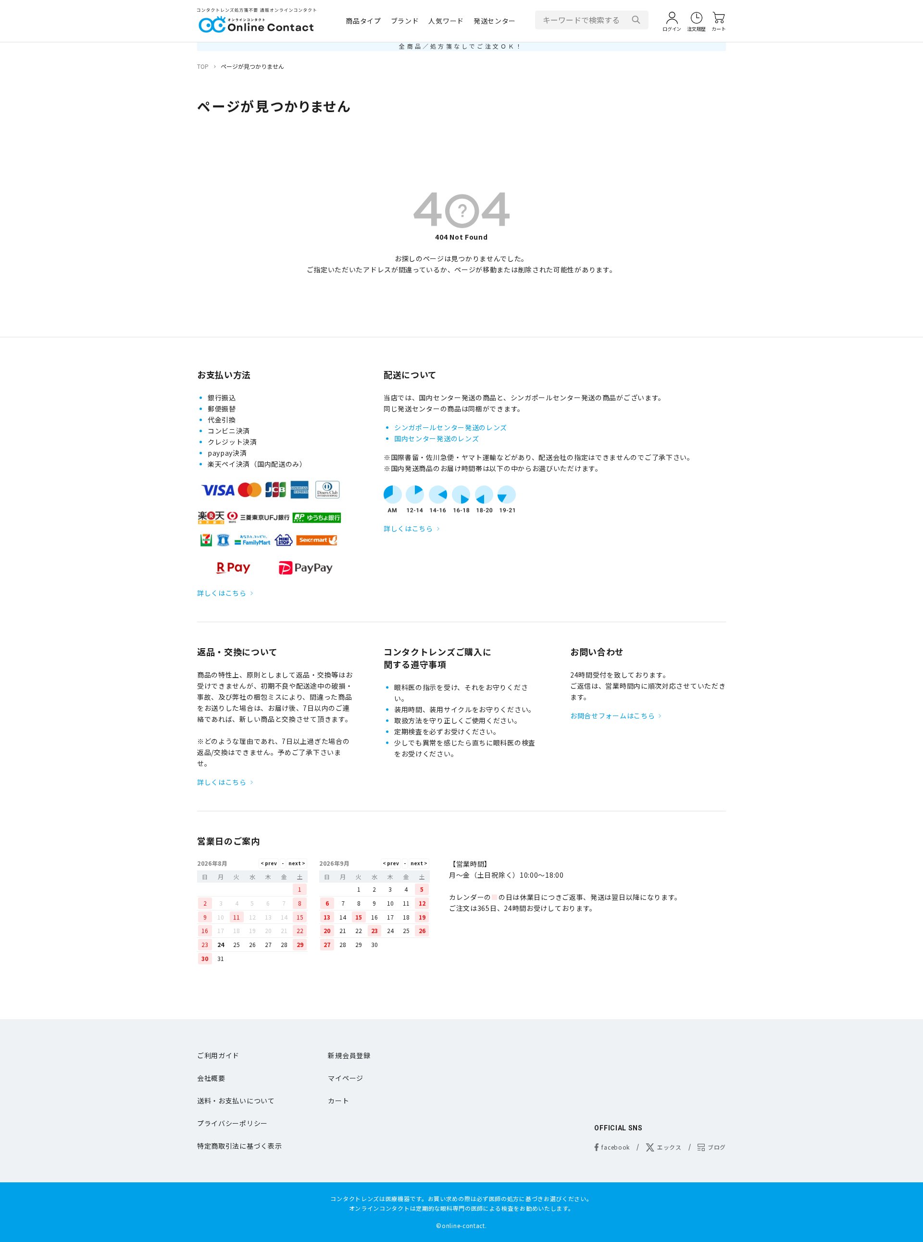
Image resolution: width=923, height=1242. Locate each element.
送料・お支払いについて (236, 1100)
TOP (203, 66)
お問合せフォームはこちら (612, 715)
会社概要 (211, 1078)
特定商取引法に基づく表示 (239, 1146)
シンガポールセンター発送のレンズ (450, 427)
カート (338, 1100)
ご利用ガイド (218, 1055)
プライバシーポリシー (232, 1123)
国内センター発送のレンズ (436, 438)
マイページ (345, 1078)
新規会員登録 (349, 1055)
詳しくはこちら (222, 593)
